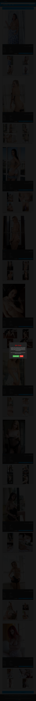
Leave (21, 356)
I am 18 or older (16, 356)
